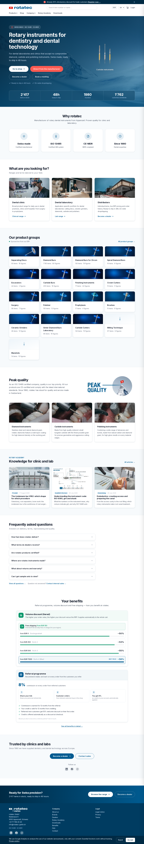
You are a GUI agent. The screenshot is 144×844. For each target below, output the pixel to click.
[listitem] (67, 769)
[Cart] (127, 7)
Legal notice (100, 812)
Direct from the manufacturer (46, 69)
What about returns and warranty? (26, 568)
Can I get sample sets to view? (24, 576)
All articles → (130, 462)
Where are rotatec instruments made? (28, 561)
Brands (54, 815)
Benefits (55, 825)
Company (31, 13)
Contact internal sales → (56, 583)
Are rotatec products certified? (25, 553)
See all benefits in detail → (72, 726)
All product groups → (126, 241)
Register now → (94, 2)
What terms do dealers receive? (25, 545)
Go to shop (17, 69)
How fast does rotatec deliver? (25, 537)
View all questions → (17, 583)
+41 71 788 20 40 (15, 822)
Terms (97, 817)
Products (13, 13)
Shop (22, 13)
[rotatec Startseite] (20, 7)
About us (55, 812)
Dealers (55, 817)
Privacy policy (14, 841)
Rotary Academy (44, 13)
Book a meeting (42, 77)
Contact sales (85, 756)
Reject (120, 840)
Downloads (57, 13)
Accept (130, 840)
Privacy (98, 815)
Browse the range (99, 794)
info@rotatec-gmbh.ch (17, 825)
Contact (55, 831)
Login (133, 7)
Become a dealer (19, 77)
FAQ (53, 828)
